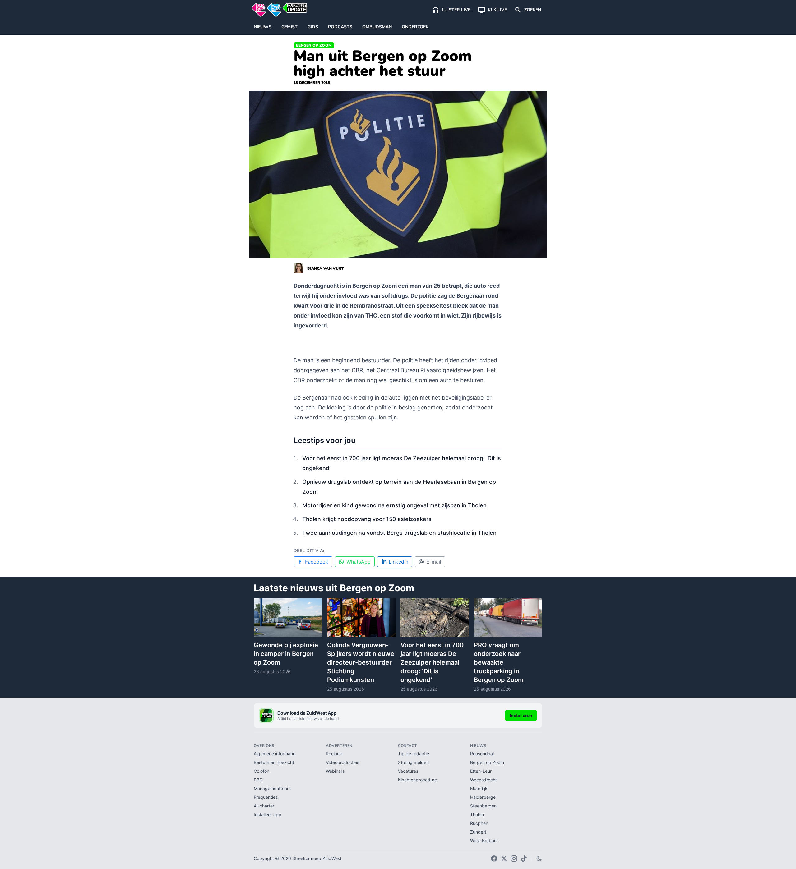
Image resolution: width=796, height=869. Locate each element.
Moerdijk (479, 788)
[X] (504, 858)
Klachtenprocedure (417, 779)
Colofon (261, 771)
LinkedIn (398, 562)
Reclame (334, 753)
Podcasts (340, 27)
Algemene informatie (274, 753)
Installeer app (267, 814)
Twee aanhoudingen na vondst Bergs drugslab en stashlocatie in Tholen (399, 532)
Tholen (477, 814)
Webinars (335, 771)
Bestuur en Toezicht (274, 762)
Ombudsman (377, 27)
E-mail (433, 562)
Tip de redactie (413, 753)
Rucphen (479, 823)
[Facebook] (494, 858)
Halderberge (483, 797)
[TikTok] (524, 858)
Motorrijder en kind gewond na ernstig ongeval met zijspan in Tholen (394, 505)
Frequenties (266, 797)
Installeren (521, 715)
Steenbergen (483, 805)
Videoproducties (342, 762)
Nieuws (262, 27)
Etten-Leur (481, 771)
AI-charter (264, 805)
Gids (313, 27)
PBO (258, 779)
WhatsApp (358, 562)
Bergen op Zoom (314, 45)
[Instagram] (514, 858)
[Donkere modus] (539, 858)
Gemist (289, 27)
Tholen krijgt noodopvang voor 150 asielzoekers (367, 519)
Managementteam (272, 788)
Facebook (316, 562)
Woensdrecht (483, 779)
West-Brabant (484, 840)
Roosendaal (482, 753)
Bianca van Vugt (325, 268)
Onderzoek (415, 27)
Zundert (478, 832)
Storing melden (413, 762)
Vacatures (408, 771)
